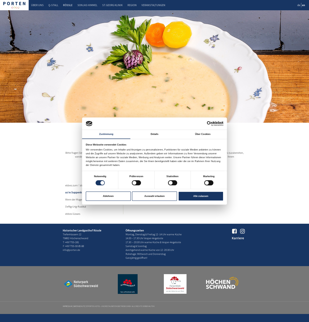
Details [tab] (155, 134)
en (303, 5)
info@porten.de (71, 250)
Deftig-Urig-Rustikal (75, 206)
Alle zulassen (200, 196)
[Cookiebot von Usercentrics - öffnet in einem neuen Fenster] (209, 123)
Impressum (67, 306)
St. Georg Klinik (112, 5)
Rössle (68, 5)
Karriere (238, 238)
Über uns (37, 5)
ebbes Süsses (72, 214)
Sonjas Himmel (87, 5)
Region (132, 5)
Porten (14, 5)
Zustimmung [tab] (106, 134)
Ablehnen (108, 196)
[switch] (136, 182)
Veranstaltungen (153, 5)
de (298, 5)
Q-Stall (53, 5)
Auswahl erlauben (154, 196)
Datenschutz (79, 306)
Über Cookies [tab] (203, 134)
